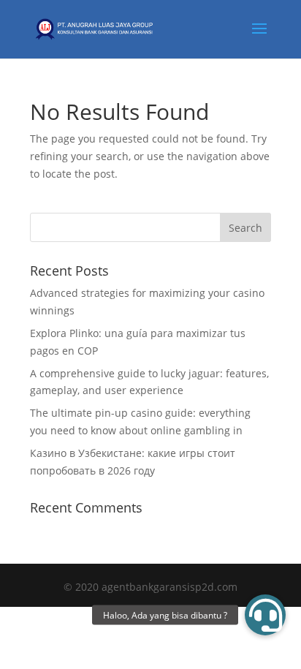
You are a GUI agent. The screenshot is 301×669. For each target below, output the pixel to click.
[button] (265, 614)
